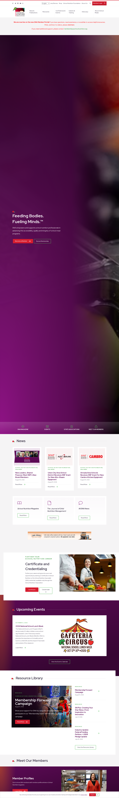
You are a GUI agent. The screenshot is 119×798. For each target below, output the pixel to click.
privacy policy (84, 794)
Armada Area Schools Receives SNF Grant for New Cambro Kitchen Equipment (92, 475)
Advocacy (85, 12)
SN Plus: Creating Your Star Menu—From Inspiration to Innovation (84, 711)
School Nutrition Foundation (71, 3)
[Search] (90, 3)
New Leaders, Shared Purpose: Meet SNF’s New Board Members (25, 475)
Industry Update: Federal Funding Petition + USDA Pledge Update (82, 733)
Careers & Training (72, 12)
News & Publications (33, 12)
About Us (84, 3)
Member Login (97, 3)
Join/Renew (54, 3)
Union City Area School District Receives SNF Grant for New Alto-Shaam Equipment (59, 476)
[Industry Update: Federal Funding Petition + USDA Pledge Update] (98, 733)
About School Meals (99, 12)
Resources (46, 12)
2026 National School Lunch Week (29, 626)
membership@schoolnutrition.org (75, 29)
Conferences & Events (60, 12)
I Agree (92, 794)
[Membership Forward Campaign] (98, 691)
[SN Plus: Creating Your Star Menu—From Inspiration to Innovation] (98, 711)
